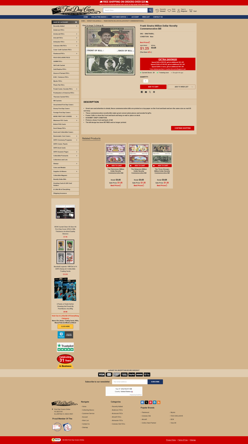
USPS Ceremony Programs (62, 140)
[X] (150, 92)
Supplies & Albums (59, 171)
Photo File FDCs (58, 85)
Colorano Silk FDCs (60, 46)
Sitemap (85, 427)
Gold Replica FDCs (59, 69)
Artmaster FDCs (58, 42)
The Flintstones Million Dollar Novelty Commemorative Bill (115, 171)
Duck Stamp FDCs (59, 128)
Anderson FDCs (58, 30)
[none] (110, 51)
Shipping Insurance (60, 193)
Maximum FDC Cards (60, 120)
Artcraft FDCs (58, 38)
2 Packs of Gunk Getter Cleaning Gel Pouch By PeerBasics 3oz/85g (65, 306)
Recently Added (58, 26)
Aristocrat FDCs (58, 34)
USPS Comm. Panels (60, 144)
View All (173, 423)
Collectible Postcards (60, 156)
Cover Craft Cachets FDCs (62, 50)
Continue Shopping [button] (183, 128)
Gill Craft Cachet (59, 65)
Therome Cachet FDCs (61, 97)
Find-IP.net (139, 394)
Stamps (56, 163)
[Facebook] (142, 92)
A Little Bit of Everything (61, 189)
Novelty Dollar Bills (59, 179)
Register (184, 11)
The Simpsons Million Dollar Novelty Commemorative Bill (139, 171)
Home (86, 17)
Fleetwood (145, 412)
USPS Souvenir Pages (60, 152)
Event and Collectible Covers (63, 132)
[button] (167, 59)
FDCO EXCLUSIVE (177, 416)
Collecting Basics (98, 17)
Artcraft (144, 419)
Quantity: (144, 77)
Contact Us (158, 17)
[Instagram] (154, 402)
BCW (172, 419)
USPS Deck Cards (59, 148)
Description (91, 102)
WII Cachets (57, 101)
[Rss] (158, 402)
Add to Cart (117, 165)
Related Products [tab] (91, 138)
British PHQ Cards (59, 124)
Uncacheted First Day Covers (63, 105)
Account (135, 17)
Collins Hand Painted (149, 423)
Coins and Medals (59, 167)
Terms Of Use (183, 440)
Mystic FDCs (57, 81)
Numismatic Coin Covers (61, 136)
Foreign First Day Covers (61, 112)
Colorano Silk (146, 416)
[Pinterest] (154, 92)
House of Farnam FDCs (61, 73)
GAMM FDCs (57, 61)
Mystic (173, 412)
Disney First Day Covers (61, 108)
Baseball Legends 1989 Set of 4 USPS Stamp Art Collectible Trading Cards (65, 269)
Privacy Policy (171, 440)
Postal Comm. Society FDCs (63, 89)
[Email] (146, 92)
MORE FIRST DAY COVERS (62, 116)
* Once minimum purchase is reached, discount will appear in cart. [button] (167, 69)
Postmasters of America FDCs (63, 93)
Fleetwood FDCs (59, 53)
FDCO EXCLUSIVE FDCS (61, 57)
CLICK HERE (65, 326)
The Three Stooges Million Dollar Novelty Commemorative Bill (162, 171)
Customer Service (119, 17)
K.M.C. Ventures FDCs (60, 77)
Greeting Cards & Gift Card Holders (62, 184)
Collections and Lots (60, 160)
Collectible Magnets (60, 175)
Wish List (146, 17)
